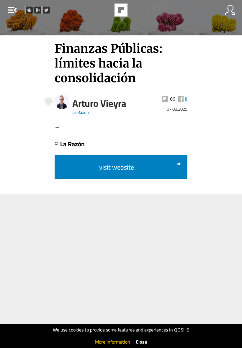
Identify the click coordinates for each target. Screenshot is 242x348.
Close (141, 341)
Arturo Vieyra (99, 103)
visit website (116, 167)
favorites (105, 11)
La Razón (80, 112)
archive (136, 11)
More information (112, 341)
